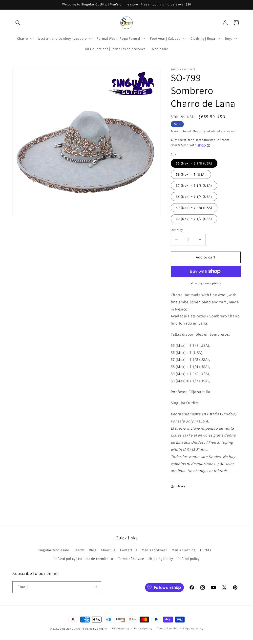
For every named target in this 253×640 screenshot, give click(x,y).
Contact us (128, 550)
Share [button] (181, 486)
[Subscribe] (95, 587)
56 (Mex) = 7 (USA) (191, 174)
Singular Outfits (70, 628)
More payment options (205, 283)
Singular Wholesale (53, 550)
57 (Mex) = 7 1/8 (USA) (194, 185)
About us (108, 550)
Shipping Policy (160, 558)
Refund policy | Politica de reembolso (83, 558)
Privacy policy (143, 628)
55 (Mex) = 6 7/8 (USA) (194, 163)
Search (79, 550)
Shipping (199, 131)
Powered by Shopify (94, 628)
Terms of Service (131, 558)
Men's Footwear (154, 550)
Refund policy (188, 558)
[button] (17, 22)
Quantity (177, 230)
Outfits (205, 550)
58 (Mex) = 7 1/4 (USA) (194, 196)
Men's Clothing (183, 550)
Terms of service (167, 628)
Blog (92, 550)
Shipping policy (193, 628)
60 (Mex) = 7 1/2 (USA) (194, 219)
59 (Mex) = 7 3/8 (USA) (194, 207)
